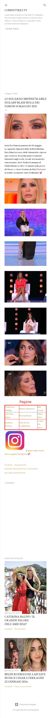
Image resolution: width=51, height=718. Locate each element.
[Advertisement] (25, 59)
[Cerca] (44, 4)
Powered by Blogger (27, 704)
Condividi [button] (8, 465)
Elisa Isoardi (17, 469)
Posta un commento (22, 686)
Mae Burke (34, 710)
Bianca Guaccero (27, 408)
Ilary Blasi (8, 473)
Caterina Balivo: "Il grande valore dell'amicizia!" (20, 620)
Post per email (20, 465)
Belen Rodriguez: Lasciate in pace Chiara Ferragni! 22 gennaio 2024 (25, 677)
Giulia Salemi (32, 469)
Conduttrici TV (16, 10)
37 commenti (19, 629)
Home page (12, 29)
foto (24, 469)
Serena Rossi (25, 415)
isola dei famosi (19, 473)
